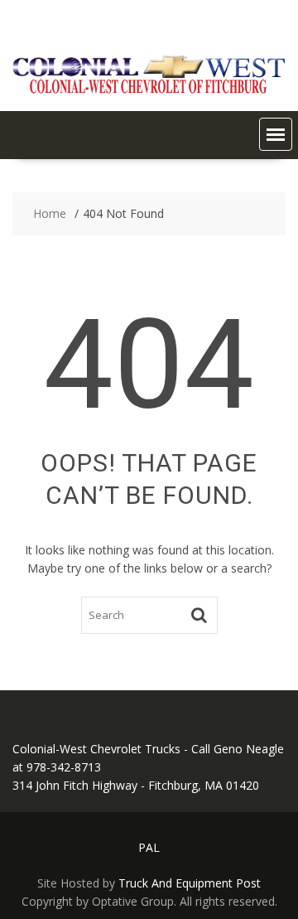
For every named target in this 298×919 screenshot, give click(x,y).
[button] (275, 134)
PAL (149, 847)
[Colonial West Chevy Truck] (149, 90)
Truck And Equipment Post (189, 883)
